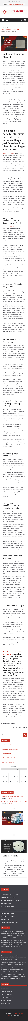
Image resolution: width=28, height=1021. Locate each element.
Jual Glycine (9, 798)
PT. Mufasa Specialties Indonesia (12, 652)
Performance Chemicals (24, 825)
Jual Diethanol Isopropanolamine (9, 749)
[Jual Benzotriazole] (14, 846)
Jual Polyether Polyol (6, 753)
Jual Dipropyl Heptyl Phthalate (15, 4)
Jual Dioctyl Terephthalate (7, 762)
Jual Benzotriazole (10, 856)
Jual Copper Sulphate (9, 723)
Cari (25, 735)
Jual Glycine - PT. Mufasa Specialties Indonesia (12, 796)
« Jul (13, 787)
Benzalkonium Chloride (8, 153)
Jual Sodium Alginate (19, 727)
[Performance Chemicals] (12, 818)
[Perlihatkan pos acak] (25, 20)
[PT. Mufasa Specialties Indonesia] (3, 20)
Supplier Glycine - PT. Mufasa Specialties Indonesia (14, 801)
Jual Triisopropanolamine (7, 745)
